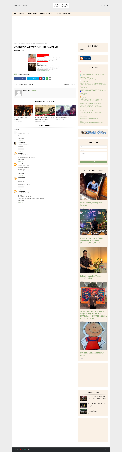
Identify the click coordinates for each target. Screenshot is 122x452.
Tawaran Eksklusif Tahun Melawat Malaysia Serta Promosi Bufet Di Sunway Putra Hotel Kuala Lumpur (93, 83)
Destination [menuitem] (66, 13)
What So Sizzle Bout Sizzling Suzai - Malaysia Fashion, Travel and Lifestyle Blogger (91, 104)
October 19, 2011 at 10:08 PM (23, 154)
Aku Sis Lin (83, 73)
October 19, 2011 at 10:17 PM (23, 165)
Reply (19, 138)
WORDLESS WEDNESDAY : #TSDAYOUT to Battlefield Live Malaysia (44, 118)
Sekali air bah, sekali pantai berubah (91, 203)
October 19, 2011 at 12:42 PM (23, 133)
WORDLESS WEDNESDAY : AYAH (64, 117)
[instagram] (105, 5)
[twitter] (102, 5)
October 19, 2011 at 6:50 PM (23, 144)
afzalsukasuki (83, 116)
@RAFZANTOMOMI (85, 77)
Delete (22, 138)
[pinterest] (107, 5)
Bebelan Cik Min (84, 87)
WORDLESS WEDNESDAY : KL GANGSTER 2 (21, 118)
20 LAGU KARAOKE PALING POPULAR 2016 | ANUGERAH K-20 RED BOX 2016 (97, 397)
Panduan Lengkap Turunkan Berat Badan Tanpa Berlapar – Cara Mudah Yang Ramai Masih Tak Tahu (93, 89)
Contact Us (106, 449)
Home (15, 5)
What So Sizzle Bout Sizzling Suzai (88, 111)
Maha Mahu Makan (84, 81)
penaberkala (17, 50)
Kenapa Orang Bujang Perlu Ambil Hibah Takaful (92, 122)
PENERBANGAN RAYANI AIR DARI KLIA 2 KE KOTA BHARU (97, 410)
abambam (82, 121)
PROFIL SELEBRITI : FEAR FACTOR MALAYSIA (96, 404)
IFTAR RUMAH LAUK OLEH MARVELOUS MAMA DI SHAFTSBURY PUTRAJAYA (91, 240)
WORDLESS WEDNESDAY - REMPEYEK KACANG (92, 74)
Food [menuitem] (58, 13)
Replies (21, 140)
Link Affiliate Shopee (85, 95)
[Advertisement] (61, 30)
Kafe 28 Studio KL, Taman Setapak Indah (90, 277)
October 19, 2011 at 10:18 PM (23, 192)
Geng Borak (83, 98)
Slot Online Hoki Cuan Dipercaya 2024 (89, 118)
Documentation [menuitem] (32, 13)
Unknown (20, 153)
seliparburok (21, 142)
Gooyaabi (37, 449)
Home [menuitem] (15, 13)
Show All (83, 124)
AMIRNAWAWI (83, 93)
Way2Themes (25, 449)
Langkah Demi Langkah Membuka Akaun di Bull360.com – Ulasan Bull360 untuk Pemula (91, 100)
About (19, 5)
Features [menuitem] (21, 13)
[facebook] (99, 5)
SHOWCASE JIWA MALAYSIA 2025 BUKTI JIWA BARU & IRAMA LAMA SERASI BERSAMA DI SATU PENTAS (93, 314)
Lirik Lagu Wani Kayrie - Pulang (88, 79)
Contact (25, 5)
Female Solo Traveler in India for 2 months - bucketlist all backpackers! (91, 107)
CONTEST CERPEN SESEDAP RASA (92, 354)
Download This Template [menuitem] (46, 13)
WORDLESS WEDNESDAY (22, 43)
